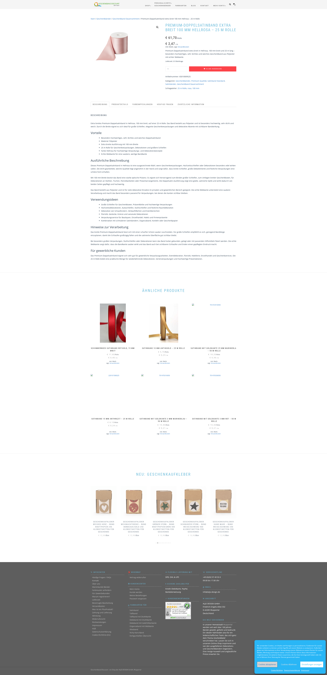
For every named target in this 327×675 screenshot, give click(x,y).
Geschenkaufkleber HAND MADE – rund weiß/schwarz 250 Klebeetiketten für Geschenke (223, 527)
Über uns (96, 584)
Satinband (134, 610)
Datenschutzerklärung (292, 670)
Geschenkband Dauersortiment (126, 19)
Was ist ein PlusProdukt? (102, 609)
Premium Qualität (199, 81)
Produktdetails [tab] (120, 104)
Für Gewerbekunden (101, 593)
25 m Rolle (182, 88)
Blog (193, 6)
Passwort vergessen (138, 598)
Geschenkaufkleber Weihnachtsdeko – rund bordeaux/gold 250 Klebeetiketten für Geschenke (133, 527)
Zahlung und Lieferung (102, 612)
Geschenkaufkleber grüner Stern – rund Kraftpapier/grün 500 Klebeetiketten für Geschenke (163, 527)
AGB (94, 628)
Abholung (96, 616)
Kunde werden (136, 592)
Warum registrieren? (101, 596)
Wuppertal (227, 624)
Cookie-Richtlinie (277, 670)
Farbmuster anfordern (101, 590)
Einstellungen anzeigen (312, 664)
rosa (189, 88)
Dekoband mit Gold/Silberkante (143, 623)
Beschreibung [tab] (100, 104)
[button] (157, 27)
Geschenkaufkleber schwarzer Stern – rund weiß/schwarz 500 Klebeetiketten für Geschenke (193, 527)
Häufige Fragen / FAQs (101, 577)
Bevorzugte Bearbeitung (102, 603)
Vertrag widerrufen (138, 577)
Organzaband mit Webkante (142, 626)
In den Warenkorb (214, 69)
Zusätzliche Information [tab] (191, 104)
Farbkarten (181, 6)
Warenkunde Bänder (101, 587)
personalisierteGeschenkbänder (163, 4)
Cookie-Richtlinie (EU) (101, 635)
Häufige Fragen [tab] (165, 104)
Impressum (305, 670)
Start (93, 19)
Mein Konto (219, 6)
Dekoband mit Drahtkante (141, 620)
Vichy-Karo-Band (137, 632)
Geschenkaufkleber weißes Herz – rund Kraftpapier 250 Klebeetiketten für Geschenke (103, 527)
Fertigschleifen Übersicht (140, 636)
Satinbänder (170, 84)
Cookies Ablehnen (289, 664)
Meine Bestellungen (138, 595)
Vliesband (134, 629)
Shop (147, 6)
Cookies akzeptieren (267, 664)
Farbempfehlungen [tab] (142, 104)
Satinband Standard (216, 81)
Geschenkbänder (103, 19)
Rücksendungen (99, 622)
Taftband (133, 613)
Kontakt (205, 6)
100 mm (195, 88)
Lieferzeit (96, 600)
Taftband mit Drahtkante (140, 616)
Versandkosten (183, 47)
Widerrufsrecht (98, 619)
